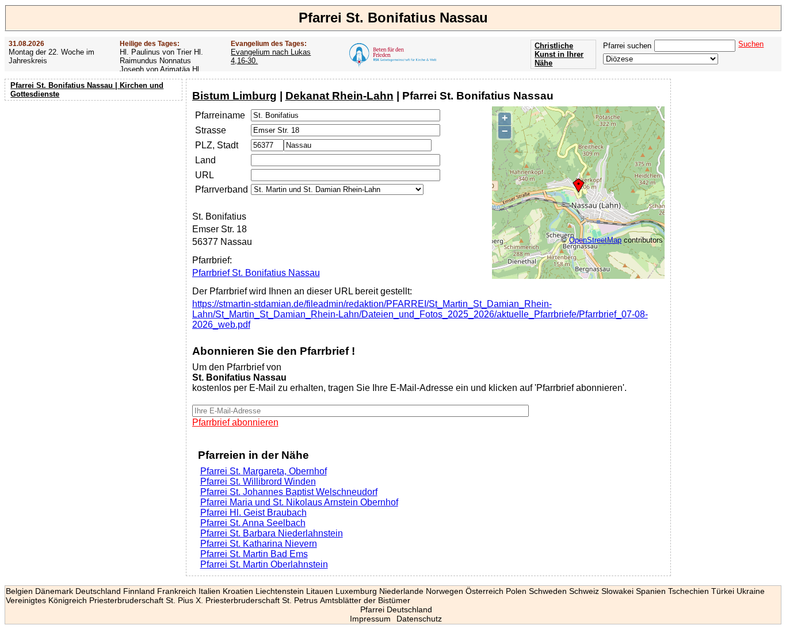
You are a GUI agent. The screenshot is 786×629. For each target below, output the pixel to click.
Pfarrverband (221, 189)
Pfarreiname (220, 115)
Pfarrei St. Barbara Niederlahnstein (271, 533)
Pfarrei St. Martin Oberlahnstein (264, 564)
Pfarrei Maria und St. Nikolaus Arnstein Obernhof (299, 502)
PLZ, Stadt (216, 145)
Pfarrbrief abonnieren (235, 422)
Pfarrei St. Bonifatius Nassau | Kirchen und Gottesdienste (86, 89)
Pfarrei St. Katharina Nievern (258, 544)
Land (205, 160)
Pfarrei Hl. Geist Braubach (253, 512)
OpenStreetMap (595, 240)
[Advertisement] (94, 178)
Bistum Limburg (234, 96)
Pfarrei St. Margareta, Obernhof (263, 471)
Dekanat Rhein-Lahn (339, 96)
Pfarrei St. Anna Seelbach (253, 523)
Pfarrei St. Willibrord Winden (258, 481)
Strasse (210, 130)
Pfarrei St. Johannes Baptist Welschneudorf (288, 492)
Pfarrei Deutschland (396, 609)
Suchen (751, 44)
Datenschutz (419, 618)
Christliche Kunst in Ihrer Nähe (559, 54)
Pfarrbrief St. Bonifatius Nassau (256, 273)
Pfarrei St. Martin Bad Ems (254, 554)
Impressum (370, 618)
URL (204, 175)
